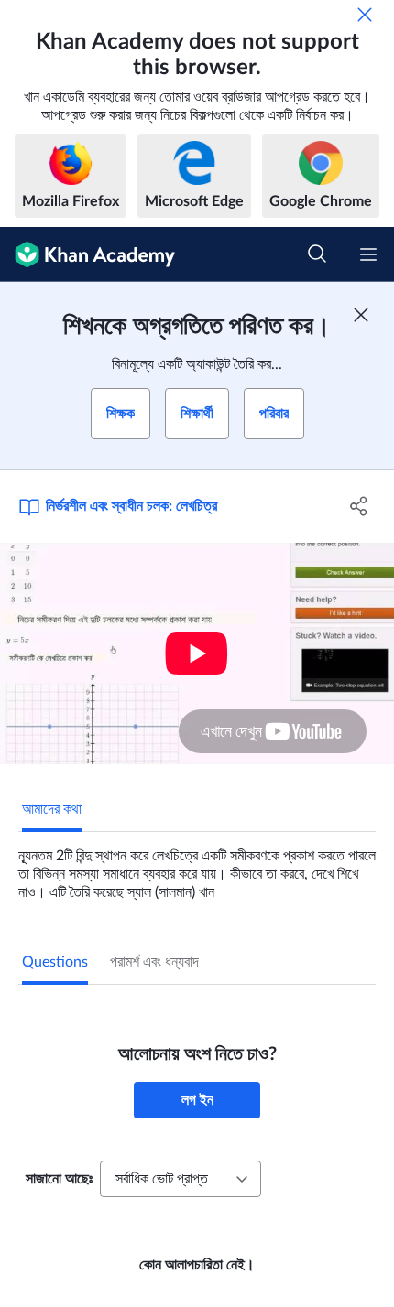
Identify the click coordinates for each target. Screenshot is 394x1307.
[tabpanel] (197, 867)
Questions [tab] (55, 962)
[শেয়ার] (360, 506)
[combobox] (180, 1179)
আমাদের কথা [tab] (52, 809)
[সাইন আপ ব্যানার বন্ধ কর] (361, 315)
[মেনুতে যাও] (368, 254)
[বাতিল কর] (364, 14)
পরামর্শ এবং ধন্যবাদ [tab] (154, 962)
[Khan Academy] (87, 254)
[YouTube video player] (197, 653)
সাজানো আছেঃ (59, 1179)
